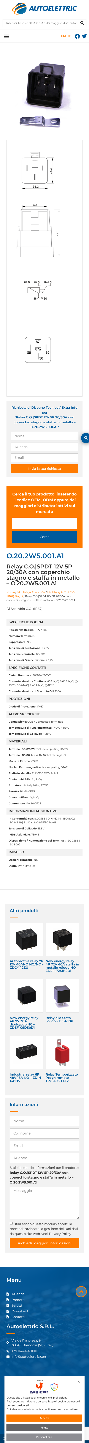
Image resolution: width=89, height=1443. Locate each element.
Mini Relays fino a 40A (31, 592)
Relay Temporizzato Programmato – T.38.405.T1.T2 (62, 1077)
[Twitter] (84, 36)
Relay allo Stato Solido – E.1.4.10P (59, 1019)
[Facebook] (77, 36)
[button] (6, 36)
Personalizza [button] (44, 1437)
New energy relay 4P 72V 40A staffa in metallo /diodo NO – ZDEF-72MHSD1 (62, 966)
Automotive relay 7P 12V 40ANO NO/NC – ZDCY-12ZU (26, 964)
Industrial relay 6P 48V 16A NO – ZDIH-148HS (26, 1077)
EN (63, 36)
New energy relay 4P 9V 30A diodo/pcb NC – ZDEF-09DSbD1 (24, 1023)
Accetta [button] (44, 1418)
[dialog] (45, 1409)
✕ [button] (79, 1381)
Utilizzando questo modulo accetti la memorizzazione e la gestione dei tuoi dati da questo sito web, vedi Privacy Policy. (44, 1229)
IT (69, 36)
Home (10, 592)
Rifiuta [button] (44, 1427)
